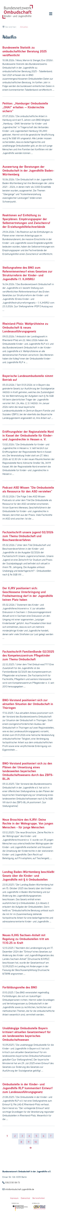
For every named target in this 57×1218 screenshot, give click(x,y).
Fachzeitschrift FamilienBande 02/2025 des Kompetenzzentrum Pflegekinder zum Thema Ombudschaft (28, 655)
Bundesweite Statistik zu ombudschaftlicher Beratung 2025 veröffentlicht (24, 51)
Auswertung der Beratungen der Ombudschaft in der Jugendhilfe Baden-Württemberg (28, 170)
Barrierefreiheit (39, 1198)
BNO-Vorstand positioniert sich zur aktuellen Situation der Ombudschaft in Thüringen (27, 704)
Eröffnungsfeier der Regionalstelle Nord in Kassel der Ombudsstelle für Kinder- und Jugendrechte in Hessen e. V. (28, 435)
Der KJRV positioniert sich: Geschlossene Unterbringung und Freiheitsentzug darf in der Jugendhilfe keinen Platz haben (27, 594)
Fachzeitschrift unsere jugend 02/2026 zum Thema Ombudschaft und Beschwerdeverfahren (27, 536)
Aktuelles (24, 26)
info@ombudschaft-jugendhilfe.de (19, 1189)
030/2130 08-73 (12, 1182)
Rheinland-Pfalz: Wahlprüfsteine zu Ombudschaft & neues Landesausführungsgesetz (25, 327)
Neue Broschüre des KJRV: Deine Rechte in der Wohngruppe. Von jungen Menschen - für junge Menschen (27, 823)
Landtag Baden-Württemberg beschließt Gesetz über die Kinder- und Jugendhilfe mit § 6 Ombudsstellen (28, 876)
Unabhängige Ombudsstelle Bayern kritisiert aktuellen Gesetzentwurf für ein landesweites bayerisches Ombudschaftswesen (26, 1034)
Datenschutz (25, 1198)
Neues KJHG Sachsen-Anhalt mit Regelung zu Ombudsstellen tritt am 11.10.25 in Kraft (25, 939)
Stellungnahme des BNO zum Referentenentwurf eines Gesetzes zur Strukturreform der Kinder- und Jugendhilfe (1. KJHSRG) (27, 273)
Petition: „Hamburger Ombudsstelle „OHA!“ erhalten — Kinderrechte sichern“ (25, 107)
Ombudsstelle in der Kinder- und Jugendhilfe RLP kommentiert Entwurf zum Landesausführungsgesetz (27, 1088)
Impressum (14, 1198)
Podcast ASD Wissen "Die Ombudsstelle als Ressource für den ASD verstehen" (28, 489)
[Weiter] (28, 1147)
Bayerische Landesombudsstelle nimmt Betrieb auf (27, 378)
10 (36, 1141)
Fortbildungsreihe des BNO (19, 987)
